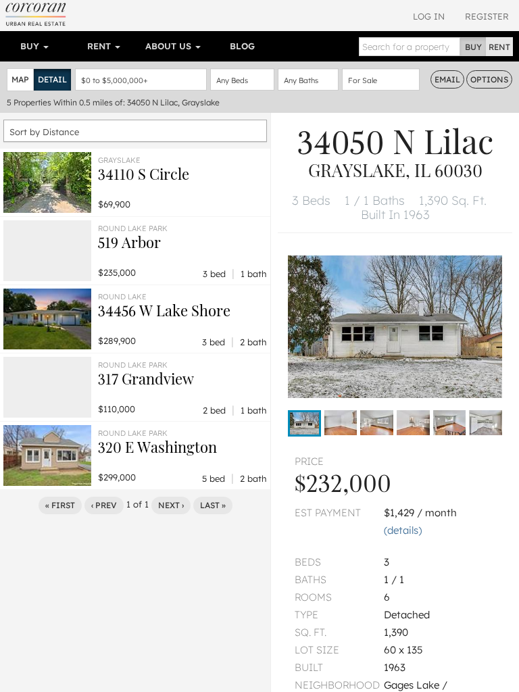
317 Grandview (146, 378)
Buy (31, 46)
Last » (213, 505)
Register (487, 16)
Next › (171, 505)
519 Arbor (129, 242)
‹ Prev (104, 505)
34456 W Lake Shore (164, 310)
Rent (100, 46)
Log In (429, 16)
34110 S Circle (143, 174)
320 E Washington (157, 447)
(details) (403, 530)
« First (60, 505)
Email (447, 79)
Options (489, 79)
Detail (52, 79)
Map (20, 79)
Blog (242, 46)
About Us (169, 46)
